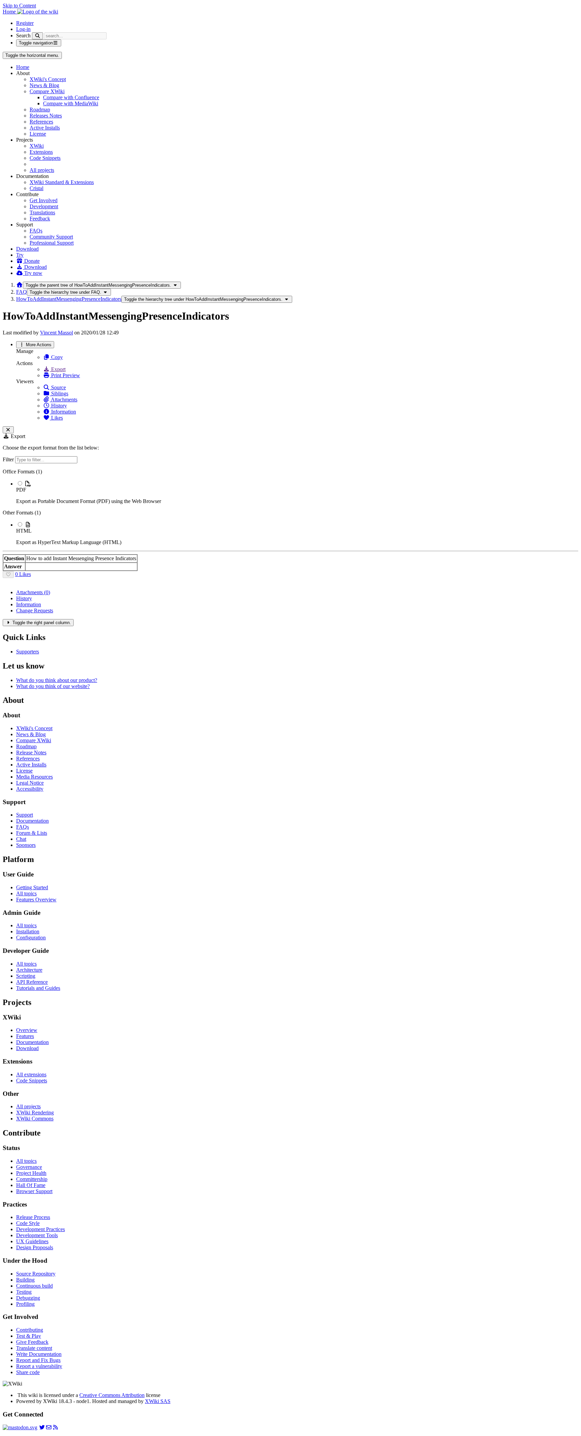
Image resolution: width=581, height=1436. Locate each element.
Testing (24, 1292)
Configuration (31, 937)
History (58, 405)
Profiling (25, 1304)
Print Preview (65, 375)
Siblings (59, 393)
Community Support (51, 237)
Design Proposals (34, 1247)
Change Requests (34, 610)
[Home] (19, 285)
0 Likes (23, 574)
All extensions (31, 1074)
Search (23, 35)
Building (25, 1280)
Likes (56, 418)
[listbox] (290, 507)
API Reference (32, 982)
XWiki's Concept (48, 79)
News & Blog (44, 85)
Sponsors (26, 845)
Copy (56, 357)
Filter (9, 459)
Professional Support (52, 243)
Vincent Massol (56, 332)
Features (25, 1036)
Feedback (40, 218)
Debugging (28, 1298)
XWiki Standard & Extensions (62, 182)
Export (58, 369)
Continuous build (34, 1286)
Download (27, 249)
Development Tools (37, 1235)
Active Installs (45, 128)
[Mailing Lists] (48, 1427)
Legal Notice (30, 783)
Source (58, 387)
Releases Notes (46, 115)
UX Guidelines (32, 1241)
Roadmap (40, 109)
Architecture (29, 970)
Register (25, 23)
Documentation (32, 821)
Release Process (33, 1217)
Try (20, 255)
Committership (31, 1179)
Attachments (63, 399)
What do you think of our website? (53, 686)
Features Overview (36, 899)
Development (44, 206)
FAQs (36, 231)
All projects (42, 170)
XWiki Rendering (35, 1112)
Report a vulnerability (39, 1366)
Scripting (25, 976)
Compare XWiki (47, 91)
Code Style (28, 1223)
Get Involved (43, 200)
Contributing (29, 1330)
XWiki (37, 146)
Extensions (41, 152)
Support (24, 815)
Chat (21, 839)
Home (22, 67)
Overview (26, 1030)
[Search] (37, 35)
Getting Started (32, 887)
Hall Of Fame (30, 1185)
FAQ (21, 292)
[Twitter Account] (42, 1427)
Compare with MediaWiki (70, 103)
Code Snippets (45, 158)
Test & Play (28, 1336)
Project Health (31, 1173)
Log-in (23, 29)
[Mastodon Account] (20, 1427)
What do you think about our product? (56, 680)
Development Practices (40, 1229)
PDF (21, 490)
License (38, 134)
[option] (297, 492)
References (41, 121)
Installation (27, 931)
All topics (26, 893)
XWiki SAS (157, 1401)
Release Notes (31, 752)
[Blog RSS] (55, 1427)
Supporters (27, 651)
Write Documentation (39, 1354)
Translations (42, 212)
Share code (28, 1372)
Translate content (34, 1348)
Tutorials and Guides (38, 988)
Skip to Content (19, 5)
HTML (24, 531)
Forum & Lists (31, 833)
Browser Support (34, 1191)
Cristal (36, 188)
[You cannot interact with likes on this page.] (8, 574)
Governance (29, 1167)
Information (63, 412)
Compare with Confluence (71, 97)
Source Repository (35, 1274)
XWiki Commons (34, 1118)
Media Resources (34, 777)
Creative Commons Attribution (112, 1395)
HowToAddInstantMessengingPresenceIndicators (68, 299)
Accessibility (29, 789)
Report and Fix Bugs (38, 1360)
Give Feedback (32, 1342)
